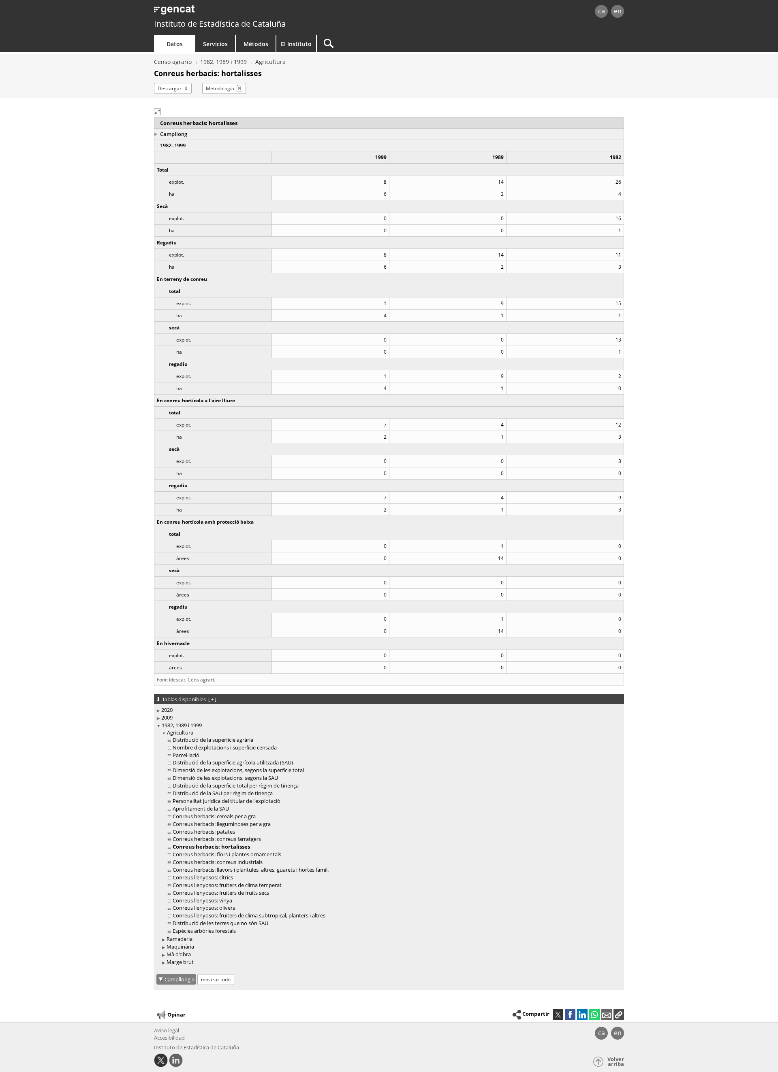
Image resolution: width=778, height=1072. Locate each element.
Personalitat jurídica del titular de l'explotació (226, 801)
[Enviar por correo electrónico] (606, 1014)
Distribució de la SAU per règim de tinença (223, 793)
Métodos (256, 44)
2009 (167, 717)
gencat (248, 12)
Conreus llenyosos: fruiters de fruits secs (221, 892)
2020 (167, 709)
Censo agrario (173, 62)
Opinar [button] (176, 1014)
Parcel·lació (186, 755)
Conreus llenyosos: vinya (202, 900)
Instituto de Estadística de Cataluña (220, 23)
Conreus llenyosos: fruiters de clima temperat (227, 885)
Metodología (220, 88)
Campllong (173, 134)
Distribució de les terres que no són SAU (220, 923)
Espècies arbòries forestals (204, 930)
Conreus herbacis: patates (204, 831)
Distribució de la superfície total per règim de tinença (236, 785)
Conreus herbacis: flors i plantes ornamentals (227, 854)
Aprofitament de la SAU (201, 808)
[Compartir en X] (558, 1014)
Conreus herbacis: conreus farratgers (217, 839)
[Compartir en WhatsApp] (594, 1014)
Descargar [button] (170, 88)
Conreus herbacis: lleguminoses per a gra (222, 824)
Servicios (215, 44)
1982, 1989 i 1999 (223, 62)
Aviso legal (166, 1030)
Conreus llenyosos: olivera (204, 907)
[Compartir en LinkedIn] (582, 1014)
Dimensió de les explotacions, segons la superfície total (238, 770)
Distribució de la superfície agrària (213, 739)
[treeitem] (388, 710)
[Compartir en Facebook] (570, 1014)
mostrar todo (216, 979)
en (618, 10)
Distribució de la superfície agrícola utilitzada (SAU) (233, 762)
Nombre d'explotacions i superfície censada (225, 747)
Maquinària (180, 946)
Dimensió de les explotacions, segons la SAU (225, 777)
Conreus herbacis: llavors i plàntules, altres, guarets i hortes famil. (251, 869)
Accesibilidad (169, 1037)
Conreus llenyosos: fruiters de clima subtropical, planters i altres (249, 915)
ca (601, 10)
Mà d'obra (179, 954)
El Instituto (296, 44)
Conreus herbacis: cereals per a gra (214, 816)
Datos (175, 44)
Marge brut (180, 962)
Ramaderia (179, 939)
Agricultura (270, 62)
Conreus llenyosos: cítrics (203, 877)
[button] (157, 111)
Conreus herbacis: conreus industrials (218, 862)
